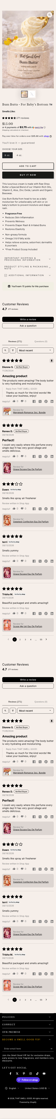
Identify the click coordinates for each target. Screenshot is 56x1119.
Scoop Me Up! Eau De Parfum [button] (27, 626)
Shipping (5, 130)
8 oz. (8, 156)
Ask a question (28, 325)
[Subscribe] (52, 1048)
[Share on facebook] (34, 402)
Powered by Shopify (28, 1102)
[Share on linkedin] (52, 402)
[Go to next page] (47, 639)
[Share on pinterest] (46, 402)
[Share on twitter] (40, 402)
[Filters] (13, 350)
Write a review (28, 319)
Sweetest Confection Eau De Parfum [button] (31, 521)
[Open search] (5, 350)
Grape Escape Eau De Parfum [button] (27, 469)
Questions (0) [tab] (40, 341)
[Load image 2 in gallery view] (32, 94)
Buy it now (28, 175)
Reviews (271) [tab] (15, 341)
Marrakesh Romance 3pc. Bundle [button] (29, 412)
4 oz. (20, 156)
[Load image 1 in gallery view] (24, 94)
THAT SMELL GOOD (23, 1098)
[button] (9, 118)
